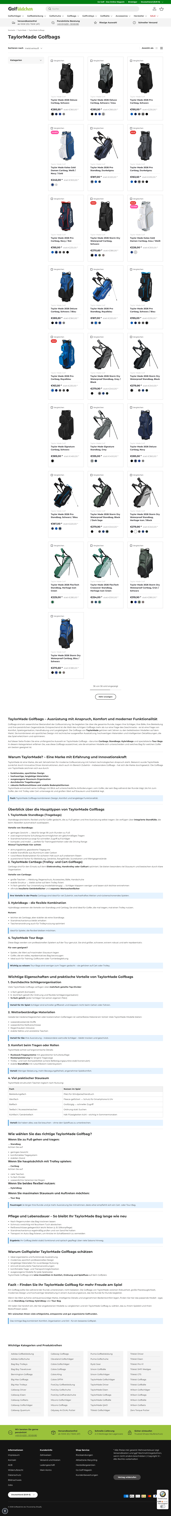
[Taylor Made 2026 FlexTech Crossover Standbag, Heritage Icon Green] (105, 563)
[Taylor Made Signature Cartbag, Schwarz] (66, 425)
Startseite (11, 30)
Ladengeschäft (47, 1465)
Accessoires (122, 16)
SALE (153, 16)
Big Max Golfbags (19, 1379)
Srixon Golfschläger (100, 1374)
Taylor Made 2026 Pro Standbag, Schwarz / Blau (64, 515)
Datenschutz (14, 1475)
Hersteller (139, 16)
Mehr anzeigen (106, 697)
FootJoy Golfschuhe (61, 1390)
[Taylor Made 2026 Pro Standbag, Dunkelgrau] (105, 146)
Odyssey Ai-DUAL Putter (63, 1410)
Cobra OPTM (57, 1379)
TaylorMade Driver (100, 1384)
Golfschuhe (55, 16)
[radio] (52, 114)
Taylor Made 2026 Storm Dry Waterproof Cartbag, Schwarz (105, 241)
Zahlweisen (45, 1455)
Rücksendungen (84, 1455)
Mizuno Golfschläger (61, 1400)
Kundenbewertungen (87, 1475)
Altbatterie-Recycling (86, 1460)
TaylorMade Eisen (99, 1390)
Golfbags (71, 16)
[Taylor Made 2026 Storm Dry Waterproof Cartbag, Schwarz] (105, 216)
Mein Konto (46, 1470)
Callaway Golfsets (19, 1400)
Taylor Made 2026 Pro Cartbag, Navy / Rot (62, 239)
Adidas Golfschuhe (20, 1359)
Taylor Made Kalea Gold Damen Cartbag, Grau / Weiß (145, 239)
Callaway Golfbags (60, 1354)
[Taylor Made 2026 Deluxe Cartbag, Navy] (145, 425)
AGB (10, 1465)
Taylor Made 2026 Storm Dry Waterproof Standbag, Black (145, 377)
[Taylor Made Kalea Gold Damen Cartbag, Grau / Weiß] (145, 216)
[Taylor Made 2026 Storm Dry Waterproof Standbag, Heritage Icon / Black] (145, 492)
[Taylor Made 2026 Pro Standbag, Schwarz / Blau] (66, 492)
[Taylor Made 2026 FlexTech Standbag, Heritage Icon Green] (66, 563)
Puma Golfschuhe (99, 1359)
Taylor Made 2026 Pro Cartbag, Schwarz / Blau (142, 310)
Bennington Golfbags (22, 1374)
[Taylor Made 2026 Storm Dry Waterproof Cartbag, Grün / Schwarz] (145, 563)
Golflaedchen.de (20, 1507)
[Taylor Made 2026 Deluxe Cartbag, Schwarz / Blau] (66, 287)
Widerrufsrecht (15, 1470)
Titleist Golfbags (138, 1379)
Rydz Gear (96, 1364)
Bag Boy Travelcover (21, 1369)
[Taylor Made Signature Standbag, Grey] (105, 425)
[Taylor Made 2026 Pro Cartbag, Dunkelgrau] (145, 146)
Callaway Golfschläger (22, 1405)
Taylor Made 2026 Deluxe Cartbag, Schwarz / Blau (64, 310)
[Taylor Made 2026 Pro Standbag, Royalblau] (105, 287)
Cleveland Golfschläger (62, 1359)
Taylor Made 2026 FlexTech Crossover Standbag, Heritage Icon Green (104, 588)
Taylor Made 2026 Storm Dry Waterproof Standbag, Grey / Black (105, 379)
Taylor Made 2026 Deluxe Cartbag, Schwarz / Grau (103, 101)
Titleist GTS (135, 1374)
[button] (161, 9)
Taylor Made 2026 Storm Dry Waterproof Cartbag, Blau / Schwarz (66, 658)
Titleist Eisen (136, 1359)
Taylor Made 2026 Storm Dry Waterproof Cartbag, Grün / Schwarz (145, 588)
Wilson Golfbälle (138, 1400)
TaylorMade (22, 30)
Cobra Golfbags (58, 1369)
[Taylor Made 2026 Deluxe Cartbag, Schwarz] (66, 78)
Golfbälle (105, 16)
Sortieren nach (15, 48)
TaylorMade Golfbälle (101, 1400)
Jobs (10, 1485)
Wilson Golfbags (138, 1395)
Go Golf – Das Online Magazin (111, 2)
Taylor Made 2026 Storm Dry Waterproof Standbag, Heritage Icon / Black (145, 517)
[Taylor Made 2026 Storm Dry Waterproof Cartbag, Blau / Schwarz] (66, 633)
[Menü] (166, 1491)
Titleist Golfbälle (138, 1384)
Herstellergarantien (85, 1465)
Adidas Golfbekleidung (22, 1354)
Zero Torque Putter (139, 1410)
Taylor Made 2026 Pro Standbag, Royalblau (101, 310)
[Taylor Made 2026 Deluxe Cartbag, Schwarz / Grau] (105, 78)
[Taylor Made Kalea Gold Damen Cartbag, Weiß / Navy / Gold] (66, 146)
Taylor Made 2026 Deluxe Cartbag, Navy (143, 448)
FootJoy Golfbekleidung (63, 1384)
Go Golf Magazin (84, 1470)
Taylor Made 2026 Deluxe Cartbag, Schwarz (64, 101)
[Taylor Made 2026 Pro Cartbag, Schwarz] (145, 78)
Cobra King (56, 1374)
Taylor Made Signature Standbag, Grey (102, 448)
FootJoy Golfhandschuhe (63, 1395)
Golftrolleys (88, 16)
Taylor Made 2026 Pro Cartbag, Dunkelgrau (141, 169)
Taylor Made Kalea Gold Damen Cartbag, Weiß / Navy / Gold (63, 170)
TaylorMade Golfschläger (103, 1379)
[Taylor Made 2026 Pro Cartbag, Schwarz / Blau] (145, 287)
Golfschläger (14, 16)
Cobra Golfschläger (60, 1364)
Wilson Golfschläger (140, 1390)
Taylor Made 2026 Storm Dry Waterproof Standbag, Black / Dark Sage (105, 517)
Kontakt (12, 1460)
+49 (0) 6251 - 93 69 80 (68, 24)
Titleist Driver (136, 1354)
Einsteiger (132, 2)
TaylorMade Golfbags (36, 30)
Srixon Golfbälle (98, 1369)
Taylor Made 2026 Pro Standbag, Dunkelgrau (102, 169)
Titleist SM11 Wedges (140, 1369)
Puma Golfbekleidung (102, 1354)
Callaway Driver (18, 1390)
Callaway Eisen (18, 1395)
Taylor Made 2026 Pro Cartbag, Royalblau (62, 377)
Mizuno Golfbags (59, 1405)
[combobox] (92, 9)
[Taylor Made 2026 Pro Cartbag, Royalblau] (66, 354)
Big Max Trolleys (19, 1384)
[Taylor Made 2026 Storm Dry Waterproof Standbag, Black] (145, 354)
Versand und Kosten (50, 1460)
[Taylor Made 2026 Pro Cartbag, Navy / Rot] (66, 216)
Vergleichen (59, 61)
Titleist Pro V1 (136, 1364)
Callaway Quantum (20, 1410)
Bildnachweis (14, 1480)
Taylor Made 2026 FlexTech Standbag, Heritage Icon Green (65, 588)
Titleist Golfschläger (100, 1410)
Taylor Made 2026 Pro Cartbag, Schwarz (141, 101)
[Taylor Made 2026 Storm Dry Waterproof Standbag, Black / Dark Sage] (105, 492)
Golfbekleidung (35, 16)
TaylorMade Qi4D (99, 1405)
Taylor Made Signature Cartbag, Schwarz (63, 448)
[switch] (162, 1506)
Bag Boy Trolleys (19, 1364)
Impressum (14, 1455)
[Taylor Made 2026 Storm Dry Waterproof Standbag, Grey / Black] (105, 354)
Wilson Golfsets (138, 1405)
